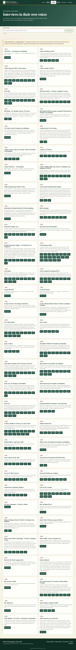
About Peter (64, 2)
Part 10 (10, 83)
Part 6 (25, 80)
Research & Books (50, 641)
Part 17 (46, 260)
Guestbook (70, 2)
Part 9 (6, 83)
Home (43, 2)
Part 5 (57, 60)
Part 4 (53, 60)
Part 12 (54, 257)
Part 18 (50, 260)
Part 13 (58, 257)
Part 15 (67, 257)
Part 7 (29, 80)
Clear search (69, 30)
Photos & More (66, 641)
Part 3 (49, 60)
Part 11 (50, 257)
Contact (71, 641)
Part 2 (45, 60)
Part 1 (41, 60)
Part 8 (33, 80)
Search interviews (6, 27)
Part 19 (55, 260)
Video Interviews (58, 641)
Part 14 (63, 257)
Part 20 (59, 260)
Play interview (8, 58)
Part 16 (42, 260)
